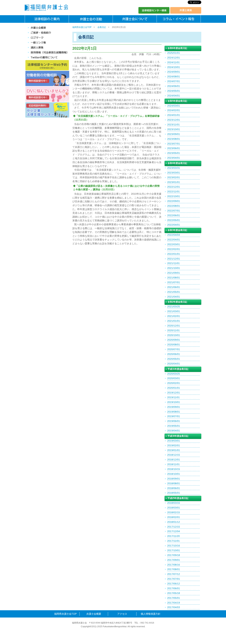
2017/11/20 (173, 536)
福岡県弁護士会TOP (81, 27)
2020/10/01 (173, 335)
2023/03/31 (173, 167)
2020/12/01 (173, 325)
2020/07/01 (173, 349)
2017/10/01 (173, 550)
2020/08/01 (173, 344)
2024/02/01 (173, 110)
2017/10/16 (173, 545)
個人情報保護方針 (150, 613)
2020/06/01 (173, 354)
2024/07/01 (173, 81)
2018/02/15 (173, 512)
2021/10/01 (173, 268)
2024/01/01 (173, 115)
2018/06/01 (173, 488)
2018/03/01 (173, 507)
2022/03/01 (173, 244)
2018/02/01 (173, 517)
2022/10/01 (173, 196)
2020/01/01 (173, 387)
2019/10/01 (173, 402)
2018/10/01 (173, 473)
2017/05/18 (173, 593)
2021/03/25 (173, 306)
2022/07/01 (173, 210)
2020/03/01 (173, 378)
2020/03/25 (173, 373)
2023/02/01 (173, 177)
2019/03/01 (173, 440)
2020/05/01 (173, 358)
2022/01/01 (173, 253)
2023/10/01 (173, 129)
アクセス (122, 613)
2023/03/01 (173, 172)
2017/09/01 (173, 559)
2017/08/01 (173, 569)
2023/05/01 (173, 153)
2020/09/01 (173, 339)
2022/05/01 (173, 220)
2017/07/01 (173, 578)
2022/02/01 (173, 249)
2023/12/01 (173, 119)
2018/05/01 (173, 492)
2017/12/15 (173, 526)
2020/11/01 (173, 330)
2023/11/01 (173, 124)
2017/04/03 (173, 607)
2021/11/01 (173, 263)
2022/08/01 (173, 205)
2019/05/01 (173, 425)
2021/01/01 (173, 320)
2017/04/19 (173, 602)
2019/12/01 (173, 392)
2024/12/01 (173, 57)
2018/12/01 (173, 459)
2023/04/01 (173, 157)
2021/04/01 (173, 296)
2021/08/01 (173, 277)
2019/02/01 (173, 445)
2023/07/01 (173, 143)
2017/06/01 (173, 588)
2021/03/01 (173, 311)
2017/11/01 (173, 540)
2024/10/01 (173, 67)
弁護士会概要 (93, 613)
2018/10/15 (173, 469)
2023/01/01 (173, 182)
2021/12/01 (173, 258)
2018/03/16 (173, 502)
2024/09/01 (173, 71)
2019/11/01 (173, 397)
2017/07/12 (173, 574)
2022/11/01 (173, 191)
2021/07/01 (173, 282)
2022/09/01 (173, 201)
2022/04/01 (173, 224)
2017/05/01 (173, 597)
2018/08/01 (173, 483)
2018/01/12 (173, 522)
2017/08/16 (173, 564)
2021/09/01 (173, 272)
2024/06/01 (173, 86)
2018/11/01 (173, 464)
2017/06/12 (173, 583)
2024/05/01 (173, 90)
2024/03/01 (173, 105)
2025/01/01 (173, 52)
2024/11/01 (173, 62)
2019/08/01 (173, 411)
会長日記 (101, 27)
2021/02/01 (173, 316)
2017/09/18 (173, 555)
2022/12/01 (173, 186)
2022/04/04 (173, 234)
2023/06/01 (173, 148)
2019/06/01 (173, 421)
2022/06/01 (173, 215)
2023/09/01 (173, 134)
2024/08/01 (173, 76)
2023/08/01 (173, 138)
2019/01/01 (173, 450)
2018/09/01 (173, 478)
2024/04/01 (173, 95)
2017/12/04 (173, 531)
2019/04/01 (173, 430)
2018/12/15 (173, 454)
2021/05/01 (173, 291)
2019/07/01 (173, 416)
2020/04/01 (173, 363)
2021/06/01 (173, 287)
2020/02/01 (173, 383)
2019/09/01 (173, 406)
